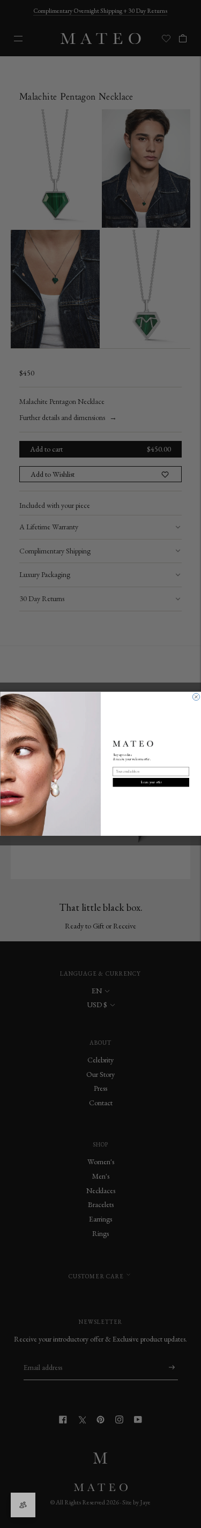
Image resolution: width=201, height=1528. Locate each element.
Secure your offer (150, 782)
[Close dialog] (195, 697)
